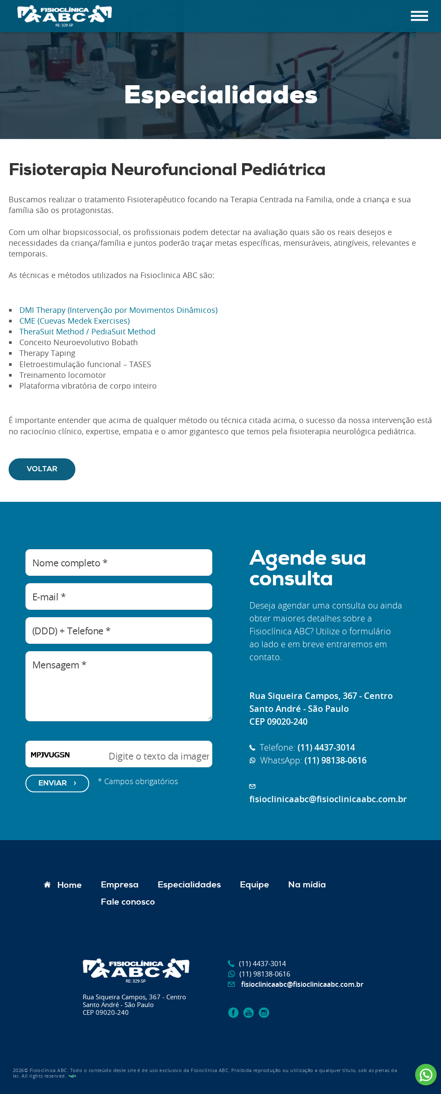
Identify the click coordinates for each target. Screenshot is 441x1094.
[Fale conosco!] (426, 1075)
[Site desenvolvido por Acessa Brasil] (72, 1076)
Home (69, 885)
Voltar (42, 469)
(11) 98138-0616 (264, 974)
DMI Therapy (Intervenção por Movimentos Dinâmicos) (117, 310)
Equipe (254, 885)
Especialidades (189, 885)
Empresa (120, 885)
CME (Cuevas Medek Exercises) (73, 320)
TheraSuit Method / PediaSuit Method (86, 331)
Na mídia (307, 885)
